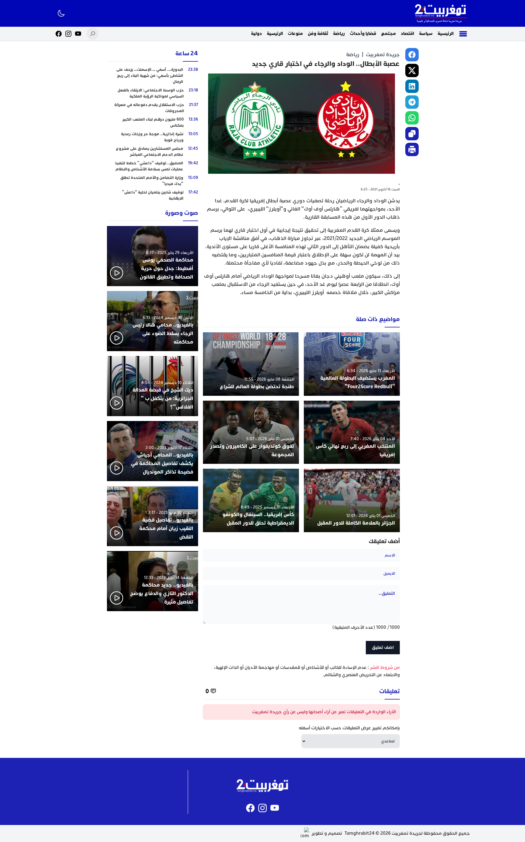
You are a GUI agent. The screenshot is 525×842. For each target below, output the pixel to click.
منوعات (295, 33)
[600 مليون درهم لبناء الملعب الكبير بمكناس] (152, 122)
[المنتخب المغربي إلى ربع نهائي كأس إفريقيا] (352, 432)
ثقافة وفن (318, 33)
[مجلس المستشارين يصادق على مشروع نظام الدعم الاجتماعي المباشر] (152, 151)
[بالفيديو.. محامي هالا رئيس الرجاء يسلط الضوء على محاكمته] (152, 321)
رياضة (339, 33)
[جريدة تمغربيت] (441, 13)
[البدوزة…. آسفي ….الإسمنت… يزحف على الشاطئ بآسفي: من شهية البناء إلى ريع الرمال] (152, 76)
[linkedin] (412, 86)
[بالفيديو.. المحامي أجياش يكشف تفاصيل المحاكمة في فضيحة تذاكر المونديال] (152, 451)
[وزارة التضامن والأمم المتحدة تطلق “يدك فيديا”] (152, 181)
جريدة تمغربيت (383, 54)
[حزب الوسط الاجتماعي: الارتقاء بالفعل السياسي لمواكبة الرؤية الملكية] (152, 93)
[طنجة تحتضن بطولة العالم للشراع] (251, 364)
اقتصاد (407, 33)
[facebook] (412, 54)
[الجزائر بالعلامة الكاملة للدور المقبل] (352, 500)
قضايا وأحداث (363, 33)
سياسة (426, 33)
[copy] (412, 133)
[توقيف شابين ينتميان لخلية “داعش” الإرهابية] (152, 195)
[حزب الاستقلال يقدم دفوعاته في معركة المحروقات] (152, 108)
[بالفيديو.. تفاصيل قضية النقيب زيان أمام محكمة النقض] (152, 516)
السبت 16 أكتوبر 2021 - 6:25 (380, 189)
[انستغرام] (68, 33)
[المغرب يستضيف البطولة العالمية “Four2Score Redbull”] (352, 364)
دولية (256, 33)
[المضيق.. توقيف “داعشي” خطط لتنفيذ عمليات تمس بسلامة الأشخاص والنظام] (152, 166)
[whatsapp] (412, 118)
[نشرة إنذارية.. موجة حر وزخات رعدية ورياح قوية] (152, 137)
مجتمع (388, 33)
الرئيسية (445, 33)
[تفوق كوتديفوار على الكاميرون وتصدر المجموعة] (251, 432)
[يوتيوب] (78, 33)
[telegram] (412, 102)
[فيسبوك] (58, 33)
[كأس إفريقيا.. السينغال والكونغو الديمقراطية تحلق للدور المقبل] (251, 500)
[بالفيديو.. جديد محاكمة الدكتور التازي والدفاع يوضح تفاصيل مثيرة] (152, 581)
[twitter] (412, 70)
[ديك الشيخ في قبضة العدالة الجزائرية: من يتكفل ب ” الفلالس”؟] (152, 386)
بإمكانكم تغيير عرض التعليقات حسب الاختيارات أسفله (349, 728)
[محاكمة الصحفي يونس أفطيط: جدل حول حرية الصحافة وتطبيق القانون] (152, 256)
